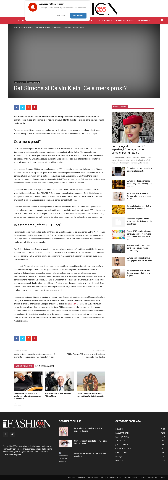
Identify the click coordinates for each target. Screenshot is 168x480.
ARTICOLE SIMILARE (23, 366)
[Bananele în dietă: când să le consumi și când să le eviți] (118, 209)
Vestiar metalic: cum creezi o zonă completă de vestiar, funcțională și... (139, 248)
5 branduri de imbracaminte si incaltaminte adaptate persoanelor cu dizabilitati (27, 396)
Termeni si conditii (130, 477)
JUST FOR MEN (103, 20)
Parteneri (81, 477)
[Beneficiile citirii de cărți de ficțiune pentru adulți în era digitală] (118, 273)
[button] (162, 20)
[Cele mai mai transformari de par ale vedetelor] (63, 457)
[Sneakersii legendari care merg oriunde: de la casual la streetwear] (118, 222)
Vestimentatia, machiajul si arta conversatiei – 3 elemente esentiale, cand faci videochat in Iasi (34, 355)
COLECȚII (22, 20)
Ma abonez (78, 15)
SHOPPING (142, 20)
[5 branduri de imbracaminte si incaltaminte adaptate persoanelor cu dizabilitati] (28, 381)
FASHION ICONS (124, 20)
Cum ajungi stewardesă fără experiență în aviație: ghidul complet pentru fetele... (128, 149)
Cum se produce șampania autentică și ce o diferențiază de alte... (139, 183)
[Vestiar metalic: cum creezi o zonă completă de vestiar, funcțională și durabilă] (118, 248)
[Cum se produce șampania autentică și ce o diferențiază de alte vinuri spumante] (118, 184)
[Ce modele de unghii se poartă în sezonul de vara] (63, 431)
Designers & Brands (42, 27)
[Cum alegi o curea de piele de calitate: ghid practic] (118, 171)
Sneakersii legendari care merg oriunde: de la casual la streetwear (139, 221)
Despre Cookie (92, 477)
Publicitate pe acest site (148, 477)
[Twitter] (12, 434)
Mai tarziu (61, 15)
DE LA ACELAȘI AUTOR (44, 366)
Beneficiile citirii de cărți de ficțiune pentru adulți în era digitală (138, 273)
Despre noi (71, 477)
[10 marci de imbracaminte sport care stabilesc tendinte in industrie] (91, 381)
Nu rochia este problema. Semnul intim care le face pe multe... (139, 196)
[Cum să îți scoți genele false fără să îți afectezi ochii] (65, 443)
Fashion (72, 304)
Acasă (16, 27)
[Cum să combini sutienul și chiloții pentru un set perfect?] (118, 261)
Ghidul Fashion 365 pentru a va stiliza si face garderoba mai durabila (86, 355)
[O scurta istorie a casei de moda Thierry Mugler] (59, 381)
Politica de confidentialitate (111, 477)
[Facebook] (5, 434)
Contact (162, 477)
